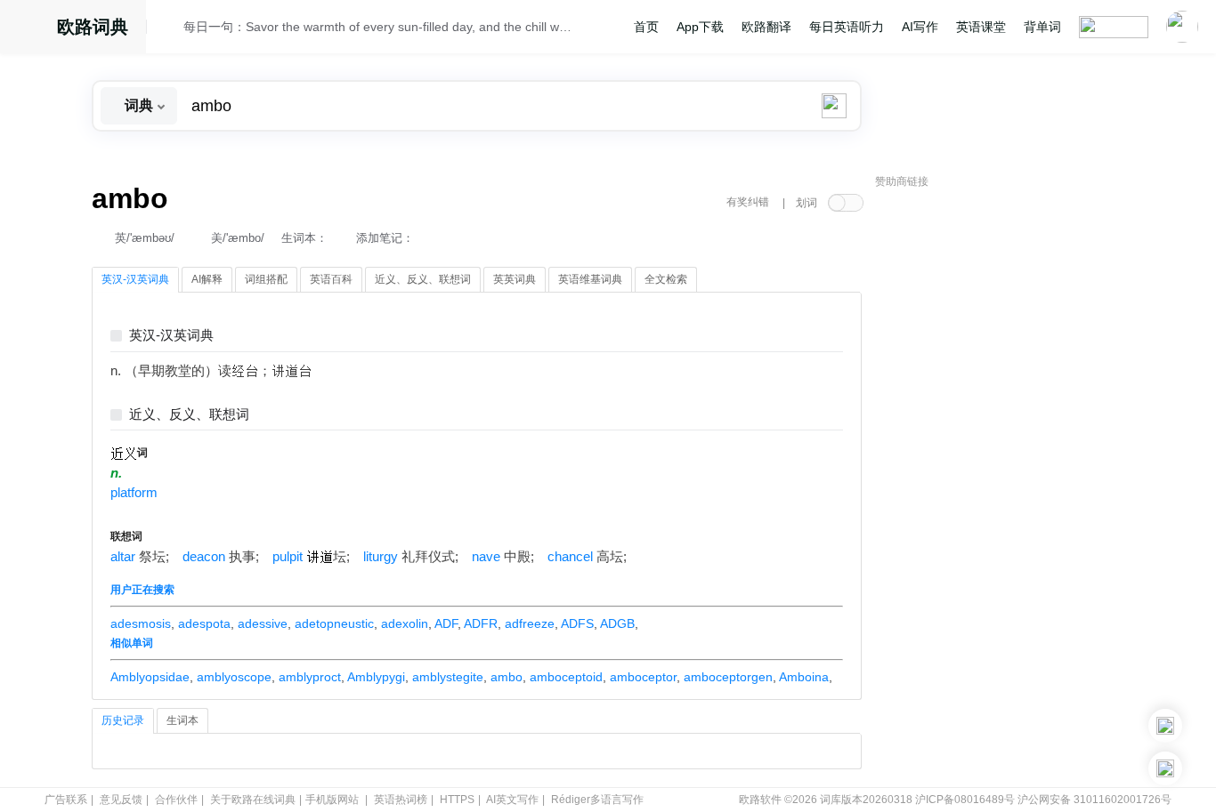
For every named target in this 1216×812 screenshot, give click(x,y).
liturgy (380, 557)
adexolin (404, 623)
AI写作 (920, 27)
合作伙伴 (176, 799)
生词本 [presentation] (182, 720)
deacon (203, 557)
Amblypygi (376, 677)
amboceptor (643, 677)
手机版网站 (332, 799)
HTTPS (457, 799)
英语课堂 (981, 27)
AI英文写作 (512, 799)
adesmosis (140, 623)
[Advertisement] (1008, 467)
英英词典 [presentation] (514, 279)
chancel (570, 557)
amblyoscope (234, 677)
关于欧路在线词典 (253, 799)
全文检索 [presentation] (665, 279)
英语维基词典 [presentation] (590, 279)
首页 (646, 27)
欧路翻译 (766, 27)
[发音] (170, 29)
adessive (263, 623)
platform (134, 493)
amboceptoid (566, 677)
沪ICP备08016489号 (965, 799)
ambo (506, 677)
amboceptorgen (728, 677)
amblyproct (310, 677)
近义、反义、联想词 (189, 415)
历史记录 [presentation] (122, 720)
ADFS (577, 623)
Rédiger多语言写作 (597, 799)
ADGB (617, 623)
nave (486, 557)
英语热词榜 (400, 799)
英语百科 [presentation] (331, 279)
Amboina (804, 677)
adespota (204, 623)
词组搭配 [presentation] (266, 279)
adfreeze (530, 623)
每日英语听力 (846, 27)
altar (122, 557)
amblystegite (447, 677)
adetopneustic (334, 623)
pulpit (287, 557)
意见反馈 (121, 799)
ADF (446, 623)
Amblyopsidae (150, 677)
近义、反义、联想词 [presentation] (423, 279)
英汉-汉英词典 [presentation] (135, 279)
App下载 (700, 27)
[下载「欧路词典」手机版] (1165, 726)
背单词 (1042, 27)
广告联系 (66, 799)
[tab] (135, 280)
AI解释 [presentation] (207, 279)
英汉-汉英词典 (171, 335)
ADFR (481, 623)
